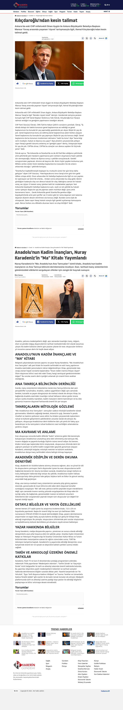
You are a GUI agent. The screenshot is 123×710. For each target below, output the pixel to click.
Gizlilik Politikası (100, 663)
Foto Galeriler (83, 663)
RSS (16, 691)
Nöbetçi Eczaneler (84, 682)
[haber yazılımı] (105, 691)
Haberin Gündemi (21, 16)
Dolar (74, 4)
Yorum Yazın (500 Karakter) (24, 211)
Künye (96, 661)
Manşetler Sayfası (84, 666)
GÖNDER (81, 229)
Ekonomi (31, 12)
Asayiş (88, 12)
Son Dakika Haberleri (101, 674)
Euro (83, 4)
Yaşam (81, 12)
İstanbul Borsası (84, 669)
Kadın (76, 12)
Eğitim (38, 12)
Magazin (62, 12)
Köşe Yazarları (83, 661)
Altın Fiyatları (82, 674)
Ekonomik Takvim (84, 680)
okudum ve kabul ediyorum (34, 228)
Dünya (44, 12)
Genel (30, 247)
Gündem (16, 12)
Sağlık (50, 12)
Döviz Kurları (82, 671)
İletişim (96, 666)
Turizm (69, 12)
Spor (56, 12)
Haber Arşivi (98, 669)
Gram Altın (95, 4)
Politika (23, 12)
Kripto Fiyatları (83, 677)
